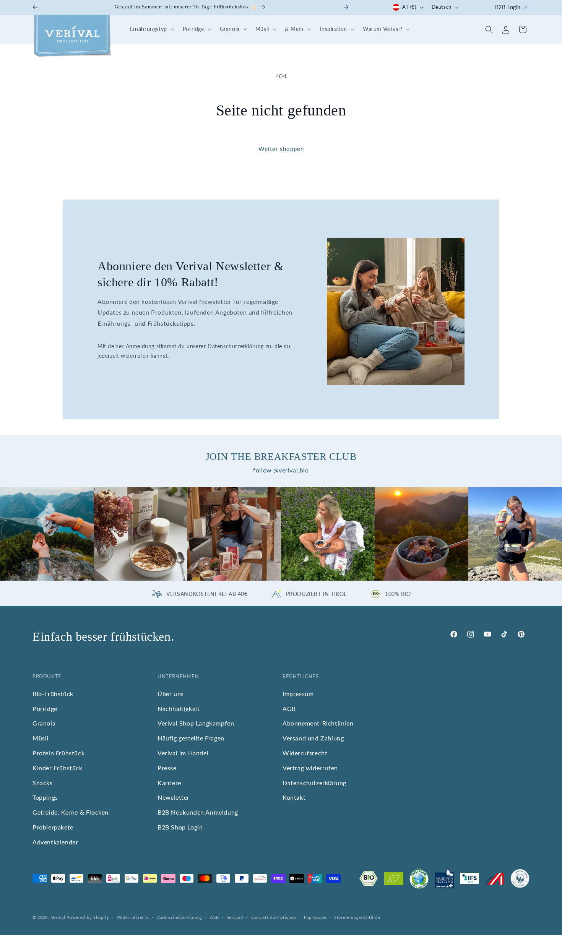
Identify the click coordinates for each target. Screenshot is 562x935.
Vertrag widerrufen (310, 767)
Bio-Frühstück (52, 693)
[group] (47, 534)
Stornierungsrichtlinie (357, 916)
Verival (58, 917)
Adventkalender (55, 842)
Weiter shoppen (281, 148)
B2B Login (508, 7)
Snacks (42, 782)
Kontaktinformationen (273, 916)
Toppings (45, 797)
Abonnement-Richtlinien (318, 723)
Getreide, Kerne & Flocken (70, 812)
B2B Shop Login (180, 827)
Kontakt (294, 797)
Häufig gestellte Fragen (191, 738)
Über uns (171, 693)
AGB (289, 708)
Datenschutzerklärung (314, 782)
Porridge (44, 708)
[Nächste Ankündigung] (346, 7)
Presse (167, 767)
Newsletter (174, 797)
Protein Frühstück (58, 753)
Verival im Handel (183, 753)
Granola (43, 723)
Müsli (40, 738)
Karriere (169, 782)
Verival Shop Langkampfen (196, 723)
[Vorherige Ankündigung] (35, 7)
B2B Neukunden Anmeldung (198, 812)
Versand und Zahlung (313, 738)
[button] (150, 29)
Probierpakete (52, 827)
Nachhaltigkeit (179, 708)
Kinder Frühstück (57, 767)
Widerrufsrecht (305, 753)
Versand (235, 916)
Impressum (298, 693)
